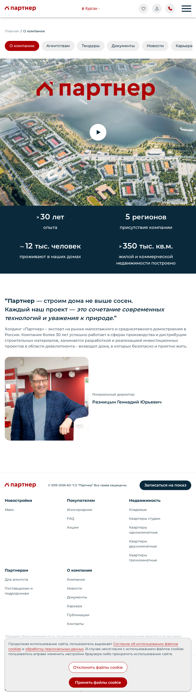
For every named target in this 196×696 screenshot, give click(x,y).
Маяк (9, 510)
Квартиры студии (144, 518)
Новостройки (18, 500)
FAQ (70, 518)
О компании (79, 570)
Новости (74, 588)
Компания (76, 579)
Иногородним (79, 510)
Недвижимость (145, 500)
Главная (12, 31)
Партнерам (16, 570)
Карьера (74, 606)
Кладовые (138, 510)
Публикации (78, 615)
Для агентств (16, 579)
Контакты (75, 624)
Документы (77, 597)
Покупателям (81, 500)
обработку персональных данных (54, 649)
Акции (73, 527)
